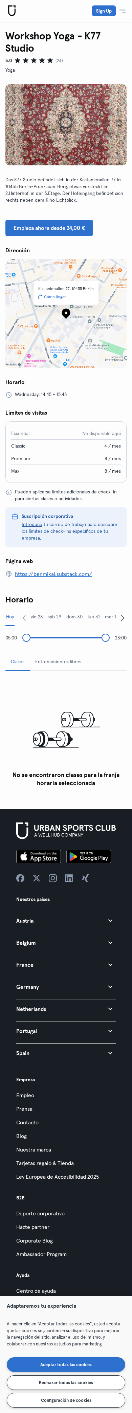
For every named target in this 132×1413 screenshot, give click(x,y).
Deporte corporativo (40, 1213)
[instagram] (53, 878)
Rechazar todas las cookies (66, 1382)
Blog (21, 1136)
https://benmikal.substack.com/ (53, 573)
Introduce (32, 524)
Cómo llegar (55, 296)
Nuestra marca (33, 1149)
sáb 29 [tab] (54, 617)
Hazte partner (32, 1227)
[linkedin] (69, 878)
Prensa (24, 1108)
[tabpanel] (66, 733)
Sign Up (104, 11)
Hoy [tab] (10, 617)
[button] (66, 920)
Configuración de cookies (66, 1400)
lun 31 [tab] (94, 617)
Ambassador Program (41, 1254)
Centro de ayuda (36, 1290)
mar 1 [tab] (110, 617)
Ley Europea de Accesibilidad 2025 (57, 1176)
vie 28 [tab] (37, 617)
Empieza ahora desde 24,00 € (49, 227)
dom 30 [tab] (74, 617)
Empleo (25, 1095)
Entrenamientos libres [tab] (58, 661)
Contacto (27, 1122)
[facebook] (20, 878)
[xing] (85, 878)
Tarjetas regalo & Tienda (45, 1163)
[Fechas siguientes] (122, 617)
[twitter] (36, 878)
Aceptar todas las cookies (66, 1364)
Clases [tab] (17, 661)
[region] (66, 1354)
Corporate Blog (34, 1240)
